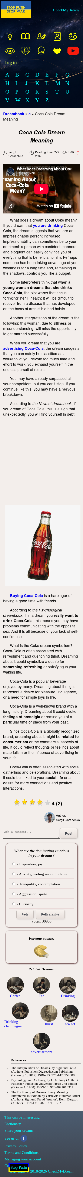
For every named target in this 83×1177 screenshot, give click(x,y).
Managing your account (22, 1159)
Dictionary (12, 1124)
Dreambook (13, 113)
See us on (11, 1138)
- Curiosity (24, 904)
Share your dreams (18, 1130)
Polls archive (50, 914)
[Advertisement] (41, 461)
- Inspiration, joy (29, 864)
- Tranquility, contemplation (38, 884)
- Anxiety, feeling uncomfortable (41, 874)
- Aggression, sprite (31, 894)
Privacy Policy (15, 1146)
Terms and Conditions (21, 1152)
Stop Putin (19, 1167)
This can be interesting (22, 1117)
